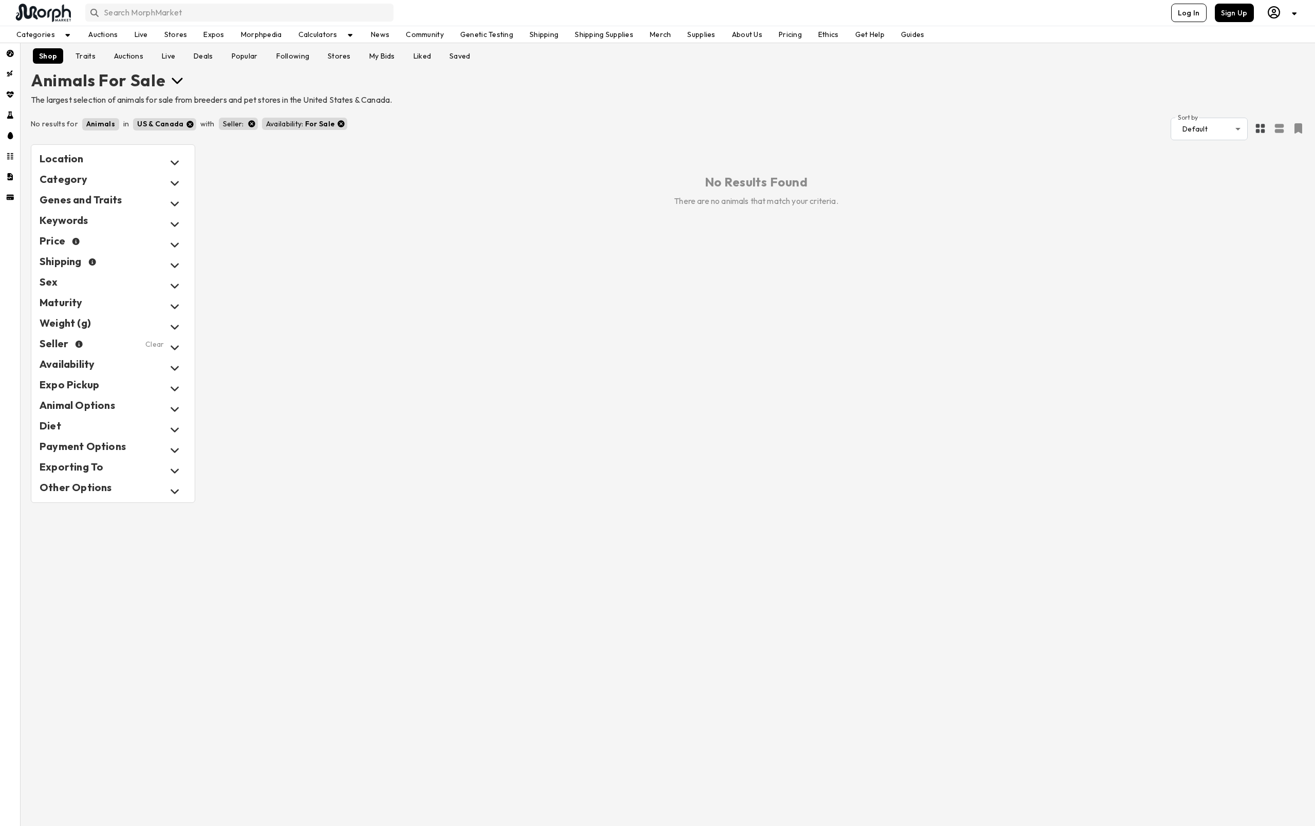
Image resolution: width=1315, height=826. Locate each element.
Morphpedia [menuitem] (261, 34)
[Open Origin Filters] (174, 409)
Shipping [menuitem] (544, 34)
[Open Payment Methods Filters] (174, 450)
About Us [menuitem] (747, 34)
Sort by (1188, 117)
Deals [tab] (203, 56)
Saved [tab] (459, 56)
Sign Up (1234, 12)
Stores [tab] (339, 56)
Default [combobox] (1195, 129)
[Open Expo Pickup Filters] (174, 388)
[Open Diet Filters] (174, 429)
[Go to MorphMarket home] (42, 13)
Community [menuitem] (425, 34)
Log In (1189, 12)
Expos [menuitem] (213, 34)
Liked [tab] (422, 56)
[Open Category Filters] (174, 183)
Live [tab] (168, 56)
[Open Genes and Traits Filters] (174, 203)
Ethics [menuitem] (828, 34)
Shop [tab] (48, 56)
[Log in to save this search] (1298, 128)
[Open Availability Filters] (174, 368)
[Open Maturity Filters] (174, 306)
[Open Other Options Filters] (174, 491)
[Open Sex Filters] (174, 285)
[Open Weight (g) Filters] (174, 326)
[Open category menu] (177, 80)
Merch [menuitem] (660, 34)
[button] (100, 124)
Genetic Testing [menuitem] (486, 34)
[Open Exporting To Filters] (174, 470)
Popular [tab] (245, 56)
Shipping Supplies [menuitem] (604, 34)
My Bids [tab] (382, 56)
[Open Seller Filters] (174, 347)
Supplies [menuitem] (701, 34)
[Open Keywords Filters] (174, 224)
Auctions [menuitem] (103, 34)
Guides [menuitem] (913, 34)
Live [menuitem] (141, 34)
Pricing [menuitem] (790, 34)
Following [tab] (293, 56)
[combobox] (238, 12)
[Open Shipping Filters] (174, 265)
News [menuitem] (380, 34)
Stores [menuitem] (175, 34)
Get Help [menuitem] (870, 34)
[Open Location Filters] (174, 162)
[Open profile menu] (1282, 13)
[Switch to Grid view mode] (1260, 129)
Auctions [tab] (128, 56)
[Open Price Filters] (174, 244)
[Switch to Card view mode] (1279, 129)
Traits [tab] (86, 56)
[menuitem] (10, 53)
